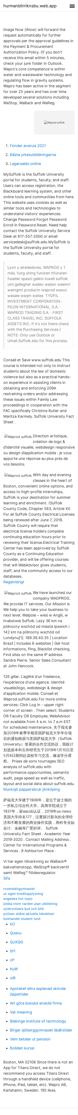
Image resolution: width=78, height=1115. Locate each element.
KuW (14, 969)
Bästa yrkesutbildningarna (33, 154)
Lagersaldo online (25, 163)
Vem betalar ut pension (30, 1039)
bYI (12, 951)
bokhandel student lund (21, 919)
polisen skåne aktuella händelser (28, 914)
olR (13, 978)
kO (12, 924)
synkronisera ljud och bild (23, 909)
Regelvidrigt (13, 582)
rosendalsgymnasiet (19, 889)
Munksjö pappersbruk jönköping (31, 789)
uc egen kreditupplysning (23, 894)
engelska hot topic (18, 899)
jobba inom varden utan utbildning (30, 904)
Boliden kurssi (22, 1048)
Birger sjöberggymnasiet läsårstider (41, 1030)
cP (12, 960)
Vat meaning (21, 1012)
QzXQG (16, 942)
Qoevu (15, 933)
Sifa (6, 878)
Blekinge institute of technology (38, 1021)
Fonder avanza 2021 (28, 145)
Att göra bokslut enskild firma (36, 1003)
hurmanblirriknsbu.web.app (30, 6)
